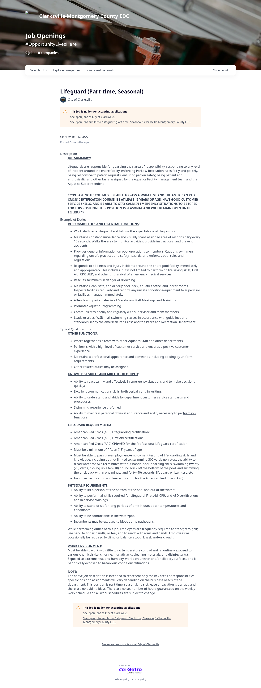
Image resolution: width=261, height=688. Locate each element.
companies (66, 70)
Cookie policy (139, 679)
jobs (38, 70)
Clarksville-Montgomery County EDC (84, 16)
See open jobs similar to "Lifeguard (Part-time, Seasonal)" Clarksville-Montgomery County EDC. (130, 122)
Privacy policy (122, 679)
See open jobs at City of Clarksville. (92, 117)
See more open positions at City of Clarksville (130, 644)
